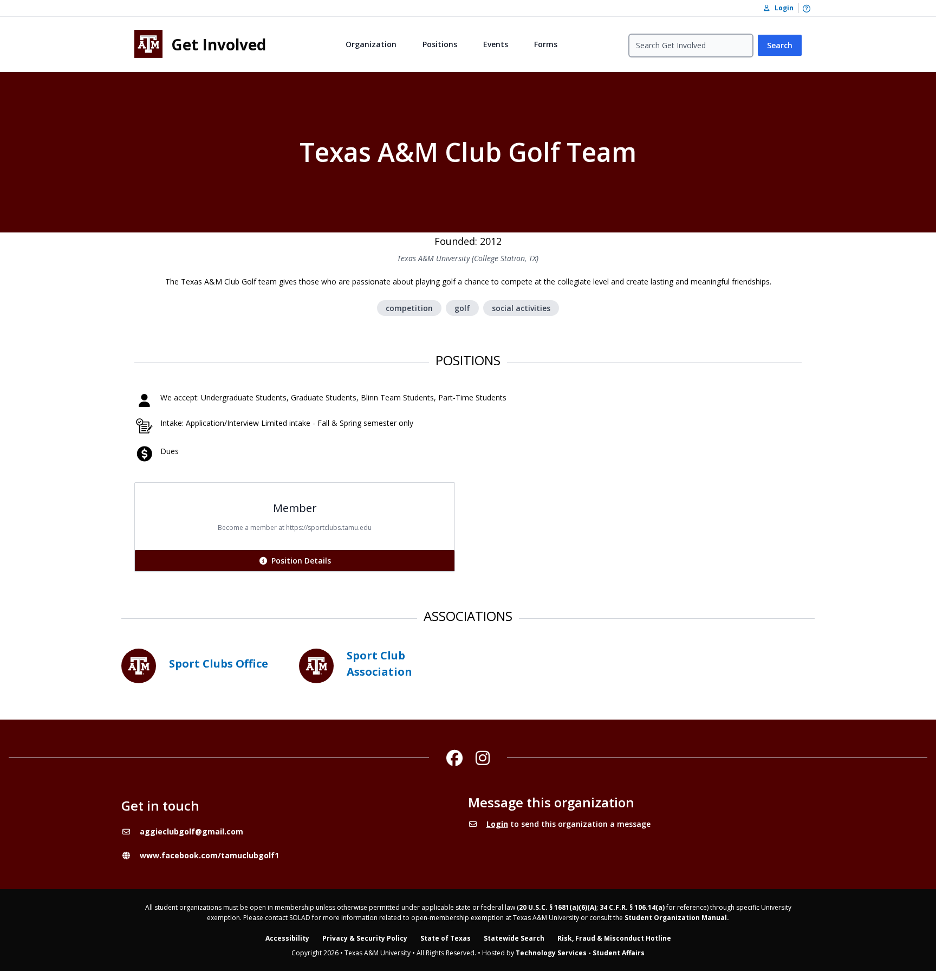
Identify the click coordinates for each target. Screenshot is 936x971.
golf (462, 308)
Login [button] (782, 7)
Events (495, 44)
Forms (545, 44)
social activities (521, 308)
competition (409, 308)
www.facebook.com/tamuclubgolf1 (209, 855)
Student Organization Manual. (677, 917)
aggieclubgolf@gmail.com (191, 831)
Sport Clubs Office (218, 663)
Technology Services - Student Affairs (580, 952)
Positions (439, 44)
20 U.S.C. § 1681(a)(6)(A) (557, 907)
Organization (371, 44)
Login (497, 824)
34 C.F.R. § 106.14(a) (632, 907)
